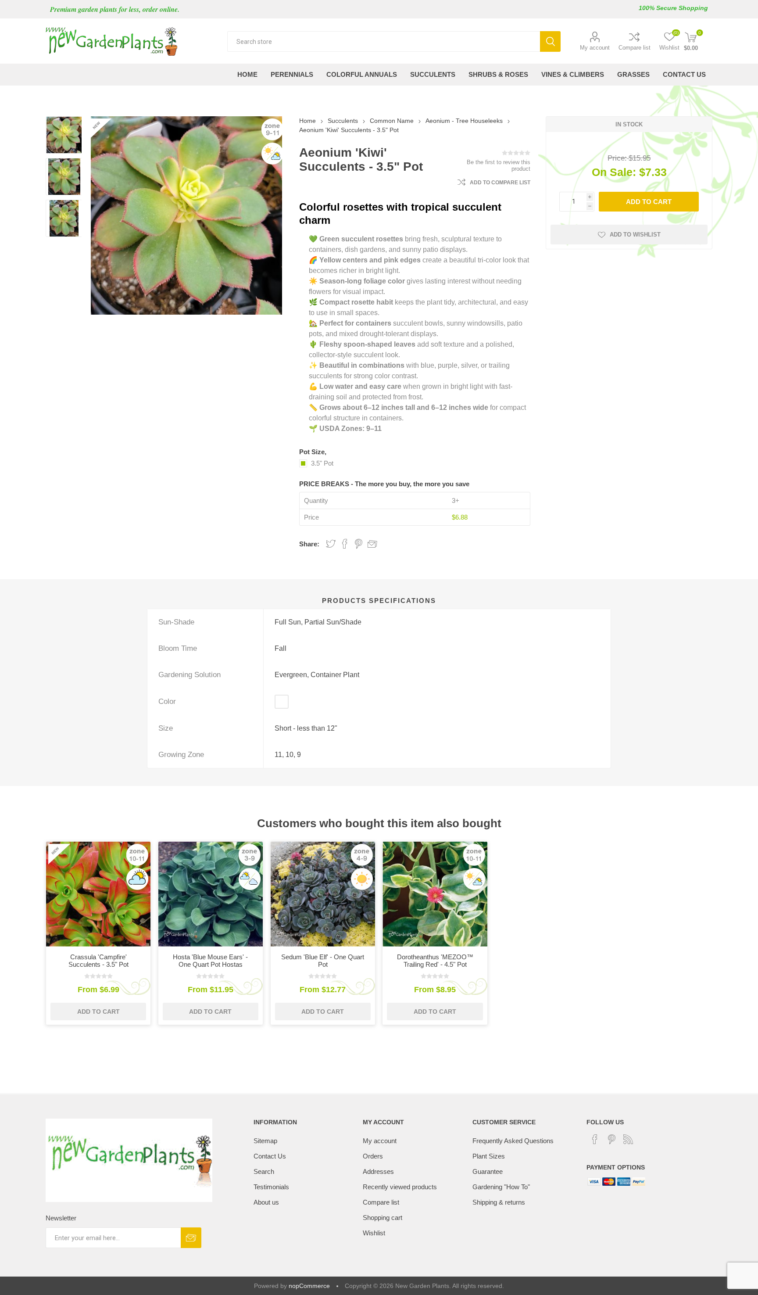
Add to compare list (500, 182)
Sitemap (265, 1140)
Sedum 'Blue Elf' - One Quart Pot (322, 960)
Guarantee (487, 1171)
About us (266, 1202)
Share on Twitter (331, 544)
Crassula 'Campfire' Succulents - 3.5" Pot (98, 960)
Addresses (378, 1171)
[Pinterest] (611, 1139)
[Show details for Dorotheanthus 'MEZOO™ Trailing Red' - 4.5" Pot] (435, 894)
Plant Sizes (488, 1156)
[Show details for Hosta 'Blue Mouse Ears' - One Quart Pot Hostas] (210, 894)
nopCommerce (309, 1285)
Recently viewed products (400, 1187)
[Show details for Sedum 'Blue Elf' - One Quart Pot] (323, 894)
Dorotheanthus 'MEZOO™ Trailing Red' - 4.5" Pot (435, 960)
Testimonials (271, 1187)
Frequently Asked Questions (513, 1140)
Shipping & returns (498, 1202)
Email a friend (372, 544)
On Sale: (614, 172)
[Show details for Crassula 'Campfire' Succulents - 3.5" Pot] (98, 894)
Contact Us (270, 1156)
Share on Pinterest (358, 544)
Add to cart (649, 201)
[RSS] (628, 1139)
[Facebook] (595, 1139)
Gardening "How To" (501, 1187)
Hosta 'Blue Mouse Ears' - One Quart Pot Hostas (210, 960)
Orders (373, 1156)
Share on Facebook (345, 544)
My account (595, 47)
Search (550, 41)
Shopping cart (382, 1217)
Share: (309, 544)
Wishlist (374, 1233)
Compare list (635, 47)
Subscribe (191, 1237)
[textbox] (383, 41)
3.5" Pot (322, 463)
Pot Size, (312, 452)
